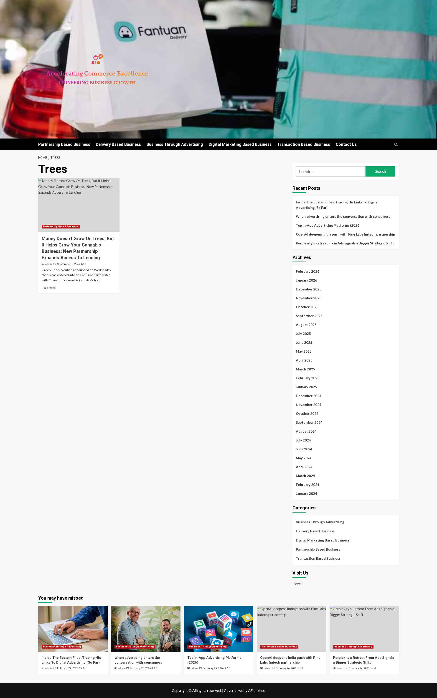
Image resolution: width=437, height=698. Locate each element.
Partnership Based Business (64, 144)
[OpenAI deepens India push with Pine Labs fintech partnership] (291, 629)
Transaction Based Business (303, 144)
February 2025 (307, 378)
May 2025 (304, 351)
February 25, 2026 (213, 668)
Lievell (297, 583)
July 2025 (303, 333)
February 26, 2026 (140, 668)
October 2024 (307, 413)
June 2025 (304, 342)
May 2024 (304, 458)
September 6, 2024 (68, 264)
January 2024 (306, 493)
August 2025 (306, 325)
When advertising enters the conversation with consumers (343, 216)
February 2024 (307, 484)
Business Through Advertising (175, 144)
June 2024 (304, 449)
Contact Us (346, 144)
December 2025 (308, 289)
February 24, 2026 (286, 668)
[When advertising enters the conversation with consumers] (145, 629)
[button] (396, 144)
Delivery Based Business (118, 144)
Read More (49, 287)
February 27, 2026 (67, 668)
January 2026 (306, 280)
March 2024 (305, 476)
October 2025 (307, 307)
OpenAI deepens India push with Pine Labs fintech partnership (345, 234)
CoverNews (233, 690)
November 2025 (308, 298)
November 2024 (308, 405)
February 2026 (307, 271)
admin (48, 264)
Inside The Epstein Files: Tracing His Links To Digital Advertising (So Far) (337, 205)
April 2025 (304, 360)
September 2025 (309, 316)
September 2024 (309, 422)
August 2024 (306, 431)
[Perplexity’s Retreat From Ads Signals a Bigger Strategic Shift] (364, 629)
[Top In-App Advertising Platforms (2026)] (218, 629)
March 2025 (305, 369)
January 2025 (306, 387)
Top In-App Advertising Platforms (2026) (328, 225)
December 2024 (308, 396)
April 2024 (304, 467)
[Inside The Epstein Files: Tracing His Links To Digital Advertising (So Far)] (73, 629)
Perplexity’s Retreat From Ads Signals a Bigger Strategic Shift (345, 243)
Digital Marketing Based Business (240, 144)
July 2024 (303, 440)
